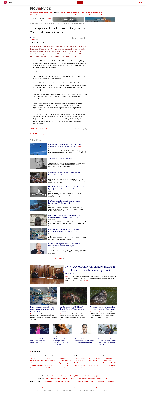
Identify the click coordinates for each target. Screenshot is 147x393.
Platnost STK (106, 370)
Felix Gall (47, 367)
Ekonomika (89, 12)
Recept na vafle (78, 367)
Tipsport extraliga (64, 363)
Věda (46, 14)
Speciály (81, 14)
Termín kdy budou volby (36, 365)
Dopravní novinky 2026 (109, 363)
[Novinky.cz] (40, 8)
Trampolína (64, 378)
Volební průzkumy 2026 (36, 360)
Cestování (51, 14)
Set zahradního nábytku (88, 378)
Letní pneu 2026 (107, 358)
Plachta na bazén (55, 378)
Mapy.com (55, 376)
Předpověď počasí (64, 376)
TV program (92, 14)
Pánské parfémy (111, 381)
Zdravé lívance (78, 363)
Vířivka (106, 378)
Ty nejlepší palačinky (79, 358)
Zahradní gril (100, 378)
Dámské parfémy (69, 381)
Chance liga (62, 358)
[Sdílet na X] (86, 129)
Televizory (93, 381)
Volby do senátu (34, 367)
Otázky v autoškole (108, 367)
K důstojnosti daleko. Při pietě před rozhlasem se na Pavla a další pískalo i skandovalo (66, 173)
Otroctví (49, 134)
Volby (51, 12)
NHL (60, 370)
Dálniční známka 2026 (109, 360)
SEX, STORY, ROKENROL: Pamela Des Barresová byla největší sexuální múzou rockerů (66, 188)
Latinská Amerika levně (95, 367)
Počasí (86, 14)
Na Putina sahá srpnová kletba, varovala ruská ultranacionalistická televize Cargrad (64, 244)
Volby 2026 (33, 358)
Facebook (36, 387)
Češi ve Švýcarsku (94, 365)
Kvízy (76, 14)
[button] (38, 149)
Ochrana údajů (85, 387)
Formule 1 (62, 367)
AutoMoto (41, 14)
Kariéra (54, 387)
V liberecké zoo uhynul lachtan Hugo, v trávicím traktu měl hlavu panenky (103, 308)
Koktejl (100, 12)
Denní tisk (99, 14)
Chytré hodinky (101, 381)
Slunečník (71, 378)
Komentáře (74, 12)
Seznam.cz (141, 2)
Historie (57, 14)
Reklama (48, 387)
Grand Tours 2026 (50, 370)
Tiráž (58, 387)
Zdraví (49, 205)
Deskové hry (85, 381)
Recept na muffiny (79, 360)
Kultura (83, 12)
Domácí (46, 12)
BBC (31, 37)
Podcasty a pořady (65, 14)
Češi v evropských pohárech (96, 376)
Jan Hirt (47, 363)
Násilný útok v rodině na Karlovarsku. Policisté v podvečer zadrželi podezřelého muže (64, 145)
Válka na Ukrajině (65, 12)
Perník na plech (78, 370)
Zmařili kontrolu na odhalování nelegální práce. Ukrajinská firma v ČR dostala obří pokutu (64, 216)
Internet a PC (33, 14)
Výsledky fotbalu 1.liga (65, 360)
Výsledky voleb (34, 363)
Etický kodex (75, 387)
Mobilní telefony (48, 381)
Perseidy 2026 (74, 376)
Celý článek (86, 280)
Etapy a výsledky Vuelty (51, 360)
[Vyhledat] (80, 2)
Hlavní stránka (34, 12)
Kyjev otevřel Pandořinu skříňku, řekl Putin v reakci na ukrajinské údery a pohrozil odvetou (90, 270)
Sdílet (81, 38)
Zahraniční (56, 12)
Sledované (106, 14)
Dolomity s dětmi (93, 370)
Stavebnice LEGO (58, 381)
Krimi (79, 12)
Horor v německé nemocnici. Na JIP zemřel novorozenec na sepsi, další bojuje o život (63, 230)
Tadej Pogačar (49, 365)
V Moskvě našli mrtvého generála (60, 158)
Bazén (47, 378)
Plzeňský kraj (51, 219)
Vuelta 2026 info (49, 358)
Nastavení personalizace (106, 387)
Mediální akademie (66, 387)
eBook (75, 38)
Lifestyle (95, 12)
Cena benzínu (83, 376)
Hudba (49, 191)
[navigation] (2, 2)
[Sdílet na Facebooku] (83, 129)
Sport (72, 14)
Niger (43, 134)
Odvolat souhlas (94, 387)
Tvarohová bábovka (79, 365)
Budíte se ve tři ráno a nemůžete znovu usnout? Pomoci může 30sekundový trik (64, 202)
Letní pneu (78, 381)
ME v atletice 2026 (64, 365)
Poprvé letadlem (93, 360)
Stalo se (41, 12)
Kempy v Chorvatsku (94, 358)
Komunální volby (34, 370)
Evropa (50, 161)
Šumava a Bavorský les (95, 363)
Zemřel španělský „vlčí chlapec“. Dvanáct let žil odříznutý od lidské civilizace (72, 309)
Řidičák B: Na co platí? (109, 365)
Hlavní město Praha (53, 177)
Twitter (42, 387)
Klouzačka (78, 378)
